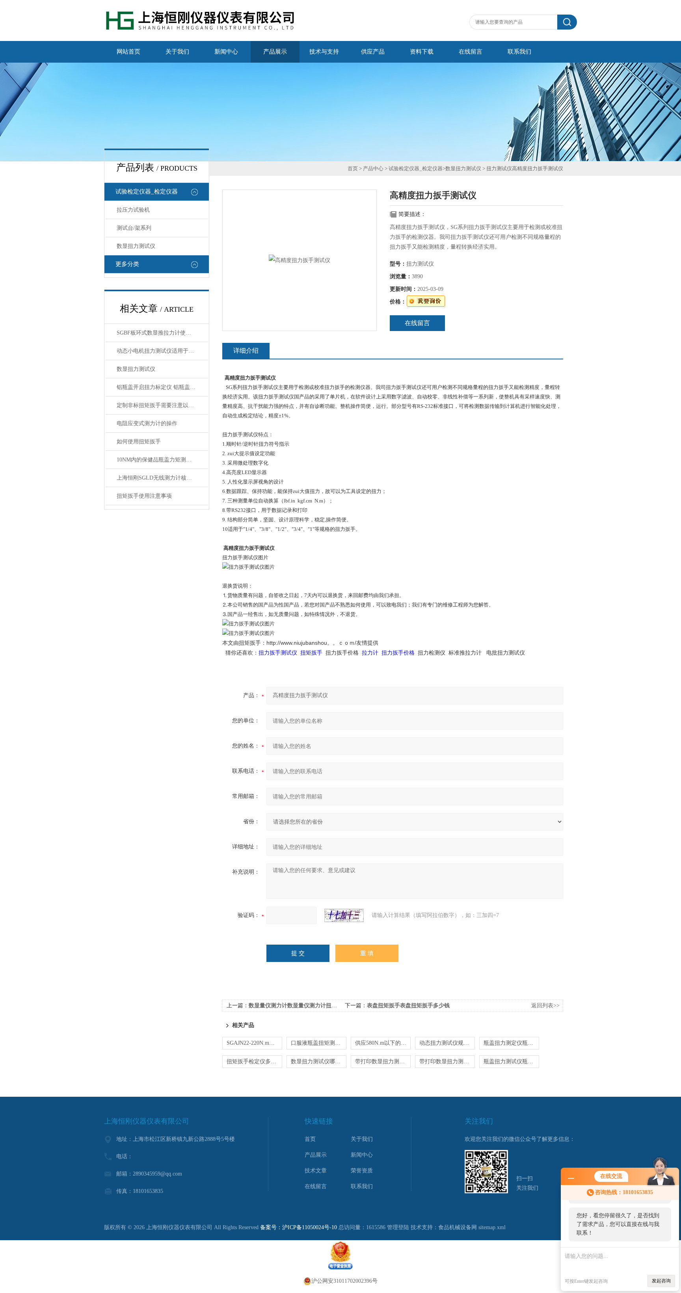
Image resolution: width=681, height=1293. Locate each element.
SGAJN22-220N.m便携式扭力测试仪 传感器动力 (254, 1043)
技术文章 (316, 1171)
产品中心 (373, 168)
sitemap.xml (492, 1227)
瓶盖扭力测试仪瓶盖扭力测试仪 (511, 1061)
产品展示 (275, 51)
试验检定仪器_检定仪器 (146, 191)
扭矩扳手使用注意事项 (144, 496)
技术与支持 (324, 51)
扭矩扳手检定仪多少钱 (254, 1061)
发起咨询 (661, 1281)
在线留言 (470, 51)
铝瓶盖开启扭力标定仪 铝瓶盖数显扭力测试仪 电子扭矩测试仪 (162, 387)
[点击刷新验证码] (344, 915)
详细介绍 (246, 350)
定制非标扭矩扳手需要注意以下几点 (161, 405)
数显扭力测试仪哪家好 (318, 1061)
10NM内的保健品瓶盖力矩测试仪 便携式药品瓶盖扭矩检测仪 (162, 460)
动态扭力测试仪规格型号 (447, 1043)
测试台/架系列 (134, 228)
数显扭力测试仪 (136, 246)
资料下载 (422, 51)
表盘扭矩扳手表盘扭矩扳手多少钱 (408, 1005)
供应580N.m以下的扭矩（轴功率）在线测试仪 (383, 1043)
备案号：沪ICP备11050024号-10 (298, 1227)
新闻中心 (226, 51)
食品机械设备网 (457, 1227)
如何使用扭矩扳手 (139, 442)
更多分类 (127, 264)
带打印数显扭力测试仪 (382, 1061)
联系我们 (519, 51)
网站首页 (128, 51)
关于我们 (177, 51)
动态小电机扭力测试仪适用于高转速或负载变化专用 (162, 351)
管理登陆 (398, 1227)
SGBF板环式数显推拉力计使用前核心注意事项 (162, 333)
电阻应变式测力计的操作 (147, 423)
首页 (353, 168)
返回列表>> (545, 1005)
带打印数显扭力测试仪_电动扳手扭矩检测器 (447, 1061)
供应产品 (373, 51)
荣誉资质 (362, 1171)
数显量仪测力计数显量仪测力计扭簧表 (295, 1005)
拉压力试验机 (133, 210)
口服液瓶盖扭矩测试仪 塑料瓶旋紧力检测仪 (318, 1043)
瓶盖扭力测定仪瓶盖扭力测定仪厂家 (511, 1043)
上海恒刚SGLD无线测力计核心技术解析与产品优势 (162, 478)
